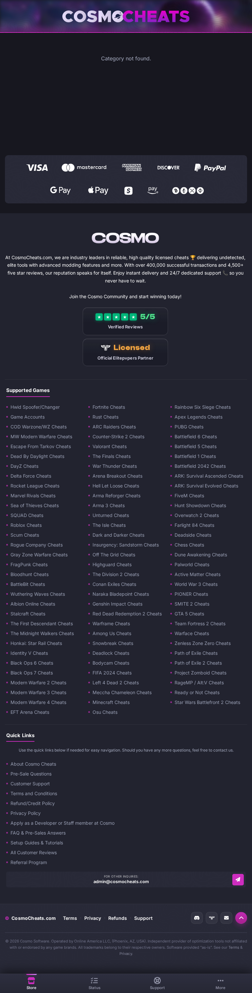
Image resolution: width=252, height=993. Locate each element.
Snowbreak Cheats (113, 643)
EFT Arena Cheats (29, 712)
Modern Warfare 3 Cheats (38, 692)
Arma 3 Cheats (109, 505)
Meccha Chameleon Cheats (122, 692)
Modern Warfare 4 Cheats (38, 702)
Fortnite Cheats (109, 407)
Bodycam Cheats (111, 663)
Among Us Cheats (112, 633)
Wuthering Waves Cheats (37, 594)
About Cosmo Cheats (33, 764)
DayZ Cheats (24, 466)
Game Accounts (27, 417)
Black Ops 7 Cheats (31, 672)
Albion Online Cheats (32, 604)
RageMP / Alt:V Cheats (199, 682)
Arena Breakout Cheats (117, 476)
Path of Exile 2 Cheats (198, 663)
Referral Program (28, 862)
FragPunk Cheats (29, 564)
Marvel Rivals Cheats (32, 495)
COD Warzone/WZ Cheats (38, 426)
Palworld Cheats (192, 564)
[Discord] (197, 918)
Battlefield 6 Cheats (196, 436)
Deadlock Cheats (111, 653)
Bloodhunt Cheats (29, 574)
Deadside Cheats (193, 535)
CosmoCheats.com (30, 918)
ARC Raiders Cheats (114, 426)
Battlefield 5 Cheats (196, 446)
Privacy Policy (25, 813)
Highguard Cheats (112, 564)
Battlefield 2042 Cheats (200, 466)
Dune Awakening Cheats (201, 554)
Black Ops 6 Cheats (31, 663)
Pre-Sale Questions (31, 773)
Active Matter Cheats (197, 574)
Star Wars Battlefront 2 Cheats (207, 702)
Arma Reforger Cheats (116, 495)
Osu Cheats (105, 712)
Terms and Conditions (33, 793)
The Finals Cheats (112, 456)
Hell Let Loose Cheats (116, 485)
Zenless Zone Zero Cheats (203, 643)
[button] (241, 918)
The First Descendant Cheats (41, 623)
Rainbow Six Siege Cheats (203, 407)
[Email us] (238, 879)
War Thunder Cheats (115, 466)
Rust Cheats (105, 417)
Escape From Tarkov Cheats (40, 446)
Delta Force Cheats (30, 476)
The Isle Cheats (109, 525)
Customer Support (30, 783)
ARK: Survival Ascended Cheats (209, 476)
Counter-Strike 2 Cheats (118, 436)
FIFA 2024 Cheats (112, 672)
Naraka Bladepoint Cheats (121, 594)
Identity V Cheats (29, 653)
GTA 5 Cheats (189, 613)
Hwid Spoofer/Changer (35, 407)
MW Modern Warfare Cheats (41, 436)
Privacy (92, 918)
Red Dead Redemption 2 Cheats (127, 613)
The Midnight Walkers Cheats (42, 633)
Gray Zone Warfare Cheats (39, 554)
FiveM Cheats (189, 495)
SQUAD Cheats (26, 515)
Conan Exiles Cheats (114, 584)
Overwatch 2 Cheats (197, 515)
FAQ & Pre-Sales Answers (38, 833)
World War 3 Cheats (196, 584)
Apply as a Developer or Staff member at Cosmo (62, 823)
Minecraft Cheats (111, 702)
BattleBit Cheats (27, 584)
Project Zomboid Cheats (200, 672)
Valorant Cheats (110, 446)
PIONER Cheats (191, 594)
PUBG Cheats (189, 426)
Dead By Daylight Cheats (37, 456)
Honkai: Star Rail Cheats (36, 643)
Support (143, 918)
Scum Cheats (24, 535)
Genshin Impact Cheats (117, 604)
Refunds (117, 918)
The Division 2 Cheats (116, 574)
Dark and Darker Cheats (118, 535)
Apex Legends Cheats (198, 417)
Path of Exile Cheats (196, 653)
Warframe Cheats (111, 623)
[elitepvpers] (212, 918)
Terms (70, 918)
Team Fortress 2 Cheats (200, 623)
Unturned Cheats (111, 515)
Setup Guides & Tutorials (36, 842)
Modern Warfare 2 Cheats (38, 682)
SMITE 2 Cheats (192, 604)
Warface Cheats (192, 633)
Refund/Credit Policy (32, 803)
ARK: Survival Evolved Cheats (206, 485)
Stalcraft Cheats (27, 613)
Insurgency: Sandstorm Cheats (126, 545)
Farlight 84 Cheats (194, 525)
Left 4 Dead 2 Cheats (116, 682)
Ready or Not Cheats (197, 692)
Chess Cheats (189, 545)
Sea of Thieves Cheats (34, 505)
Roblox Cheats (26, 525)
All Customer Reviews (33, 852)
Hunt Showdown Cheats (200, 505)
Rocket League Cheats (34, 485)
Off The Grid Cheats (114, 554)
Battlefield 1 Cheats (195, 456)
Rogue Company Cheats (36, 545)
